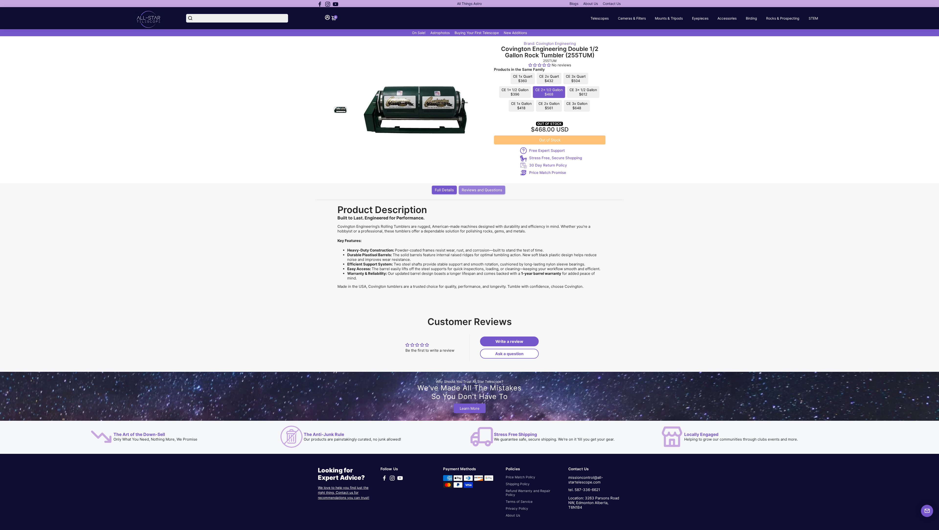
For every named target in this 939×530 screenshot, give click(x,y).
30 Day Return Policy (548, 165)
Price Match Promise (547, 172)
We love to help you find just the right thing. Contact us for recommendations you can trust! (343, 493)
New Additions (515, 33)
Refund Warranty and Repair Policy (528, 493)
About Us (590, 3)
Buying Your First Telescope (477, 33)
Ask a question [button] (509, 353)
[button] (540, 65)
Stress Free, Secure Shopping (555, 158)
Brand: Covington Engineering (550, 43)
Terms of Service (519, 502)
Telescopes (600, 18)
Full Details (444, 190)
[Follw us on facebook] (320, 3)
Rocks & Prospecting (782, 18)
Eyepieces (700, 18)
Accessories (727, 18)
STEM (813, 18)
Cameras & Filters (632, 18)
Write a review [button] (509, 341)
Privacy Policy (517, 508)
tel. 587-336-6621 (584, 489)
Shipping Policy (518, 484)
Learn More (470, 408)
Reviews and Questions (482, 190)
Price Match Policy (520, 477)
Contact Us (612, 3)
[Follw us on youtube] (335, 3)
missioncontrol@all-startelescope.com (585, 479)
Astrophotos (440, 33)
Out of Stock (549, 140)
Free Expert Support (547, 150)
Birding (751, 18)
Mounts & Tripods (669, 18)
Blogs (574, 3)
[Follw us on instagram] (328, 3)
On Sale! (418, 33)
